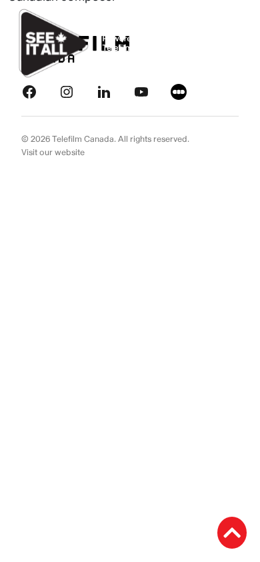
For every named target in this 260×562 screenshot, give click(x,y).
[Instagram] (67, 91)
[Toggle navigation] (234, 44)
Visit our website (53, 152)
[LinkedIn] (104, 91)
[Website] (179, 91)
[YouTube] (141, 91)
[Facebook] (29, 91)
